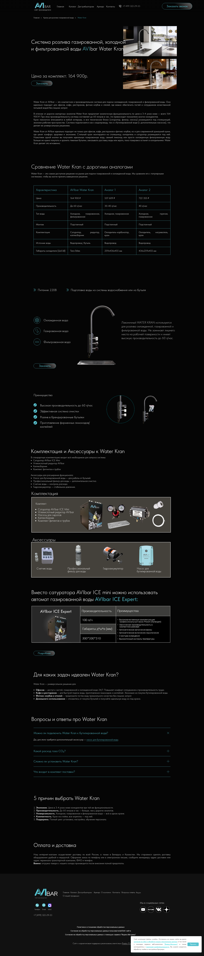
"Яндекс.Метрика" (170, 944)
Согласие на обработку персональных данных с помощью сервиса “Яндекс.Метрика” (100, 935)
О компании (106, 892)
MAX (49, 909)
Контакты (110, 6)
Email (44, 909)
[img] (47, 892)
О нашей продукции (71, 896)
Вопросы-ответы (128, 892)
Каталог (72, 6)
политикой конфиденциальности (157, 947)
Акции (138, 892)
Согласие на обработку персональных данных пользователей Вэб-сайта (101, 931)
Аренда (100, 6)
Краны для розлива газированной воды (58, 18)
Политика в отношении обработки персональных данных (100, 927)
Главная (60, 6)
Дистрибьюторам (86, 6)
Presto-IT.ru (126, 943)
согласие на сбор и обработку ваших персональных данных (155, 942)
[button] (177, 6)
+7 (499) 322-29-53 (43, 915)
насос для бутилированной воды (102, 739)
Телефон (37, 909)
